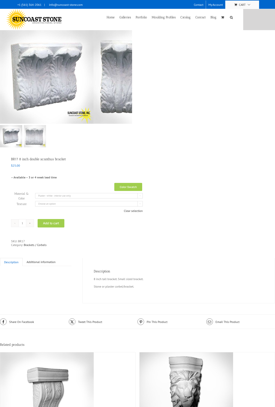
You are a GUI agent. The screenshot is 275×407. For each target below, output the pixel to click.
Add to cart (51, 223)
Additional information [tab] (41, 262)
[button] (231, 17)
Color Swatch (128, 187)
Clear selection (133, 211)
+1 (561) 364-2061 (29, 5)
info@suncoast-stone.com (66, 5)
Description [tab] (11, 262)
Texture (22, 204)
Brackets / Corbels (35, 245)
